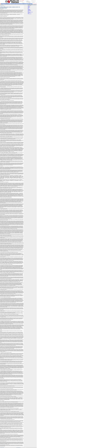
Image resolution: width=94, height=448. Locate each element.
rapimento (29, 6)
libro (28, 8)
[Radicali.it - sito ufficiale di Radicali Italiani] (12, 3)
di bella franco (29, 9)
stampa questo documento (2, 447)
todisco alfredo (29, 12)
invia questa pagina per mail (18, 447)
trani (28, 11)
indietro (25, 447)
